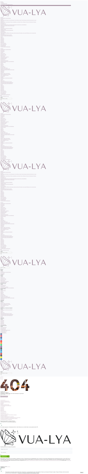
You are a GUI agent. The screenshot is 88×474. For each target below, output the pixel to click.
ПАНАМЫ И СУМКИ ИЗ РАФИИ (6, 28)
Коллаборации (3, 45)
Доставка (2, 2)
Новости (2, 85)
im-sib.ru (8, 466)
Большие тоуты (14, 20)
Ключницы (2, 66)
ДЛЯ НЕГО (2, 33)
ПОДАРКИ (2, 31)
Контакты (2, 40)
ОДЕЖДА (2, 21)
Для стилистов (3, 92)
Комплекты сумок (33, 20)
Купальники (2, 76)
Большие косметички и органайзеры (19, 24)
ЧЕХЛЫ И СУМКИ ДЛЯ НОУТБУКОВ (7, 25)
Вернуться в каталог (4, 397)
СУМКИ (1, 19)
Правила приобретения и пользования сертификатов (5, 405)
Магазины (2, 39)
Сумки (5, 29)
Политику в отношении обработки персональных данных (28, 472)
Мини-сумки (19, 20)
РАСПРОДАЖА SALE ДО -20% (6, 34)
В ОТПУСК (2, 22)
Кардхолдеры (2, 131)
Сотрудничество (3, 91)
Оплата (1, 1)
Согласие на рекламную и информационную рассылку (10, 417)
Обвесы (1, 65)
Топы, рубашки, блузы (4, 75)
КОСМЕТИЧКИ (3, 23)
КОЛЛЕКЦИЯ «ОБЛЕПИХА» (5, 18)
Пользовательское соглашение (6, 419)
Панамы (2, 29)
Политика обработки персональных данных (8, 414)
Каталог (1, 48)
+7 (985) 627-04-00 (5, 96)
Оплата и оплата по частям (5, 401)
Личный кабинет (3, 332)
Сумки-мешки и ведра (25, 20)
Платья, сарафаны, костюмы (5, 74)
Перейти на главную (4, 396)
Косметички (2, 24)
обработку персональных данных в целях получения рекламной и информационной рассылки (43, 460)
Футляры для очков (3, 67)
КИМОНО (2, 27)
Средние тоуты (8, 20)
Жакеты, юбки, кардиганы (5, 73)
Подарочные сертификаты (5, 94)
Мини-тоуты (2, 20)
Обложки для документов (5, 68)
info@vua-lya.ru (10, 4)
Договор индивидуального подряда (7, 416)
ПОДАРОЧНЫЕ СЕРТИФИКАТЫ (6, 35)
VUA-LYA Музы (3, 43)
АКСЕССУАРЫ (3, 32)
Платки (1, 63)
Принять (82, 472)
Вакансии (2, 42)
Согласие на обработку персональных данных (8, 418)
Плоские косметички (9, 24)
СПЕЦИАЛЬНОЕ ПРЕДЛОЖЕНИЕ (6, 30)
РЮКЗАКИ (2, 26)
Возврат (1, 403)
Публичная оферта (3, 415)
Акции (1, 84)
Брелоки (2, 64)
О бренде (2, 41)
